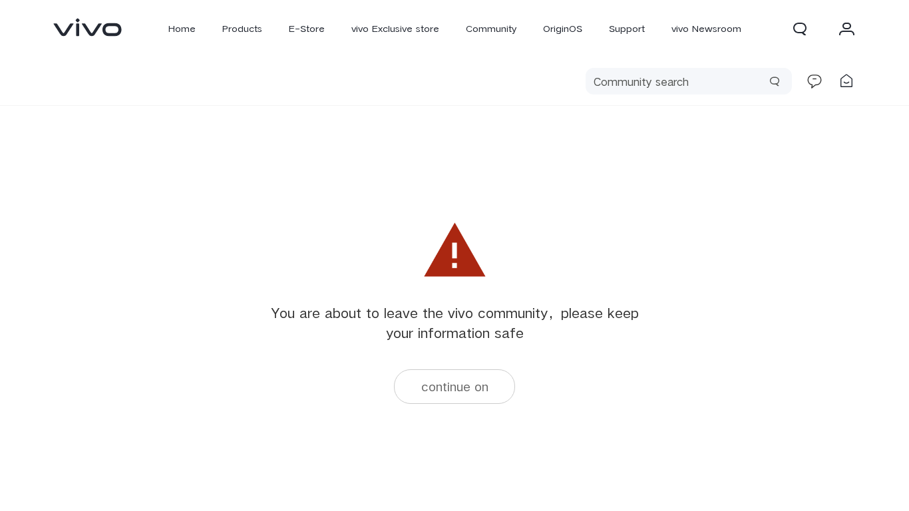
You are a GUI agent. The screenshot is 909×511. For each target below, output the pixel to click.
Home (182, 28)
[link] (87, 27)
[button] (800, 28)
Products (242, 28)
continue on (454, 386)
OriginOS (562, 28)
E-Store (307, 28)
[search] (689, 81)
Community (491, 28)
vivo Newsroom (706, 28)
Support (627, 28)
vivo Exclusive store (395, 28)
